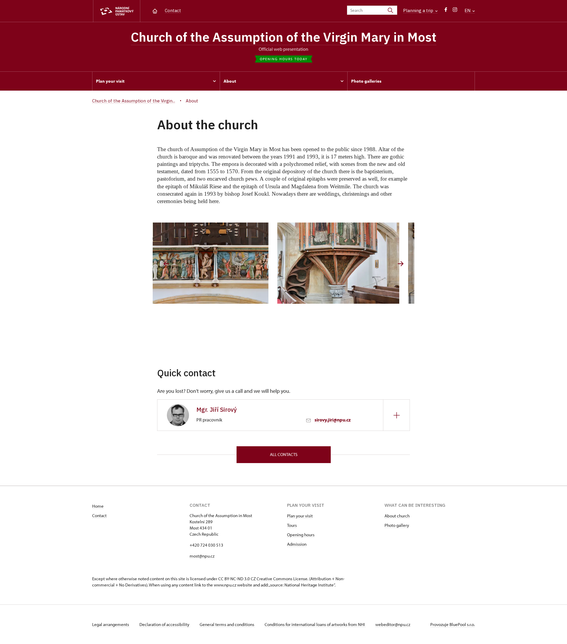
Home (98, 506)
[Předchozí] (166, 264)
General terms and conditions (227, 624)
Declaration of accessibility (164, 624)
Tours (292, 525)
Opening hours (301, 534)
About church (397, 516)
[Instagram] (455, 11)
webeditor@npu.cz (392, 624)
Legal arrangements (111, 624)
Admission (297, 544)
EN (468, 10)
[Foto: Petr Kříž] (218, 263)
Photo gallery (396, 525)
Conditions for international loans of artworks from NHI (315, 624)
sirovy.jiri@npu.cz (333, 420)
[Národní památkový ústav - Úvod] (116, 11)
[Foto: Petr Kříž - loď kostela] (349, 263)
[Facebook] (446, 11)
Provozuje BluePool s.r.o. (452, 624)
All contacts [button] (283, 454)
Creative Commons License (282, 578)
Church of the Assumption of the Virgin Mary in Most (283, 37)
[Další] (400, 264)
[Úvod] (155, 10)
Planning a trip (418, 10)
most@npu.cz (202, 556)
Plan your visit (300, 516)
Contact (173, 10)
